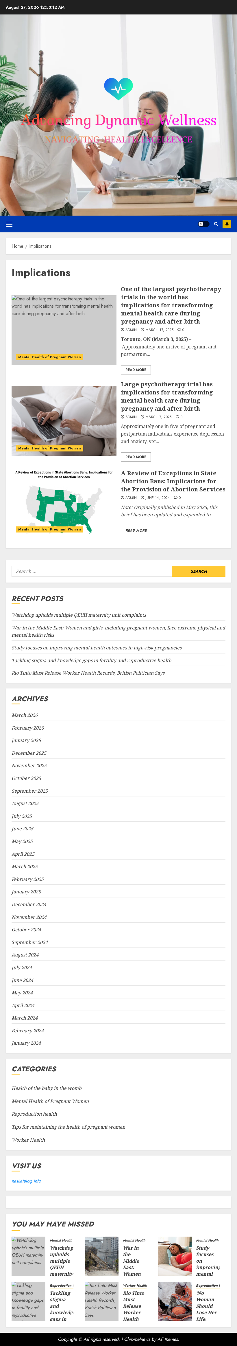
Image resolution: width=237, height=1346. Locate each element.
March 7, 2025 (159, 417)
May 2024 (22, 992)
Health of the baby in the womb (47, 1088)
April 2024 (23, 1005)
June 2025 (22, 828)
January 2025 (26, 891)
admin (131, 330)
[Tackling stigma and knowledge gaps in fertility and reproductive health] (28, 1301)
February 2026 (28, 728)
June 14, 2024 (158, 498)
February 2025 (28, 879)
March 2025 (25, 866)
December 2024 (29, 904)
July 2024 (22, 967)
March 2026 (25, 715)
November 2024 (29, 917)
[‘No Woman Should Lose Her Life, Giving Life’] (175, 1301)
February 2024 (28, 1030)
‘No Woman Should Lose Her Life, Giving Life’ (206, 1312)
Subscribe (227, 224)
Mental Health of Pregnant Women (49, 357)
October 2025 (26, 778)
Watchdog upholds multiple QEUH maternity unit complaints (79, 615)
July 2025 (22, 816)
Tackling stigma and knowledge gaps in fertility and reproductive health (91, 660)
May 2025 (22, 841)
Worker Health (28, 1140)
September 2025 (30, 791)
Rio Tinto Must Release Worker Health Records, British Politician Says (88, 673)
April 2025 (23, 854)
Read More (135, 369)
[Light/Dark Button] (204, 224)
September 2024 (30, 942)
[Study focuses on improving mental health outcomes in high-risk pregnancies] (175, 1256)
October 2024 (26, 929)
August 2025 (25, 803)
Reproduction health (34, 1114)
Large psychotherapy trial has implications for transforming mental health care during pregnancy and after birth (167, 396)
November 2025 (29, 765)
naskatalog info (26, 1181)
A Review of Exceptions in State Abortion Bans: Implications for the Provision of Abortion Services (173, 481)
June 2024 (22, 980)
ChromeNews (137, 1339)
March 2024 (25, 1018)
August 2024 (25, 955)
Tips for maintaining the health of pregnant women (68, 1127)
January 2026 (26, 740)
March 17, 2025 (159, 330)
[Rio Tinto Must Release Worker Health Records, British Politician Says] (101, 1301)
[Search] (216, 223)
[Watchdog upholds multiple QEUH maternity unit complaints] (28, 1256)
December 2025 (29, 753)
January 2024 (26, 1043)
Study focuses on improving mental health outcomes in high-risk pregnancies (97, 647)
